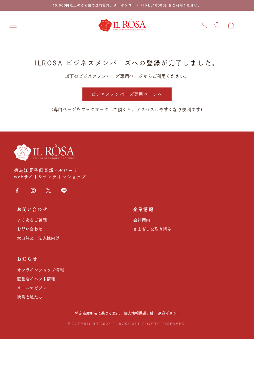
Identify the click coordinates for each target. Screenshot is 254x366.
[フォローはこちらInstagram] (33, 190)
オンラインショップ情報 (40, 270)
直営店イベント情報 (36, 279)
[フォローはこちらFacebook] (17, 190)
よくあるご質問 (32, 220)
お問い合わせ (30, 229)
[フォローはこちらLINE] (64, 190)
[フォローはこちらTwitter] (48, 190)
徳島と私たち (30, 297)
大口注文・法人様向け (38, 238)
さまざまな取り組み (152, 229)
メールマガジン (32, 288)
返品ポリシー (169, 313)
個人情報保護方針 (139, 313)
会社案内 (141, 220)
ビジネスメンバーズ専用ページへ (127, 94)
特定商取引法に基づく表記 (97, 313)
